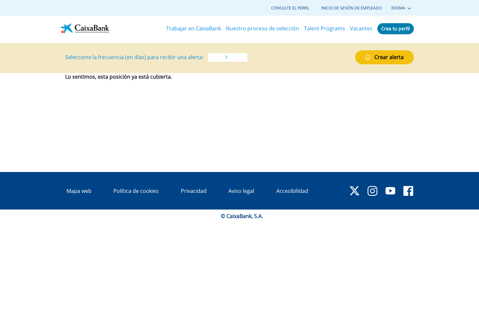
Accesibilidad (292, 191)
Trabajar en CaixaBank (193, 28)
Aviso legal (241, 191)
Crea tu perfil (395, 28)
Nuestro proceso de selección (262, 28)
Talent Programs (324, 28)
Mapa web (79, 191)
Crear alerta (389, 57)
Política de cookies (136, 191)
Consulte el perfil (290, 8)
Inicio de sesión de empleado (351, 8)
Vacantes (361, 28)
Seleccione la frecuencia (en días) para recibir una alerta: (134, 57)
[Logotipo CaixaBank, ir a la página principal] (84, 28)
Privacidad (194, 191)
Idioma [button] (398, 8)
